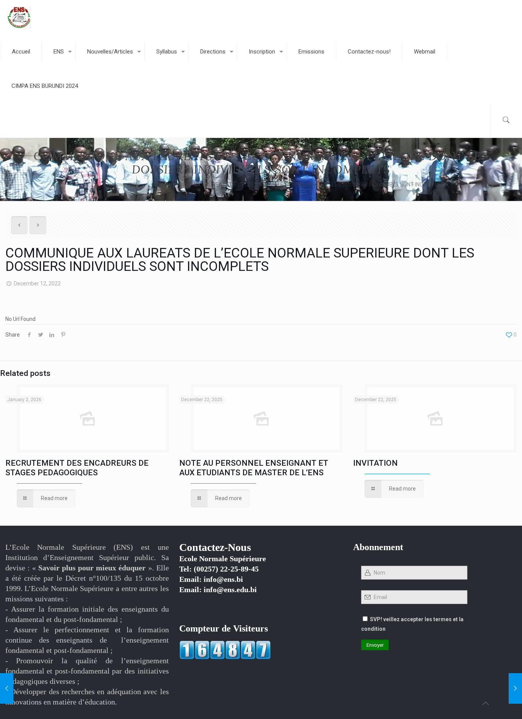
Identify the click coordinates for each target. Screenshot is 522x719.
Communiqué (121, 184)
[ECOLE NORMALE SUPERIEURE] (20, 17)
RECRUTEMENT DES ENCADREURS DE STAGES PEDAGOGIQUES (77, 467)
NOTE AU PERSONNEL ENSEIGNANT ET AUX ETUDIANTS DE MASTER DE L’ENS (253, 467)
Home (82, 184)
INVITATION (375, 463)
